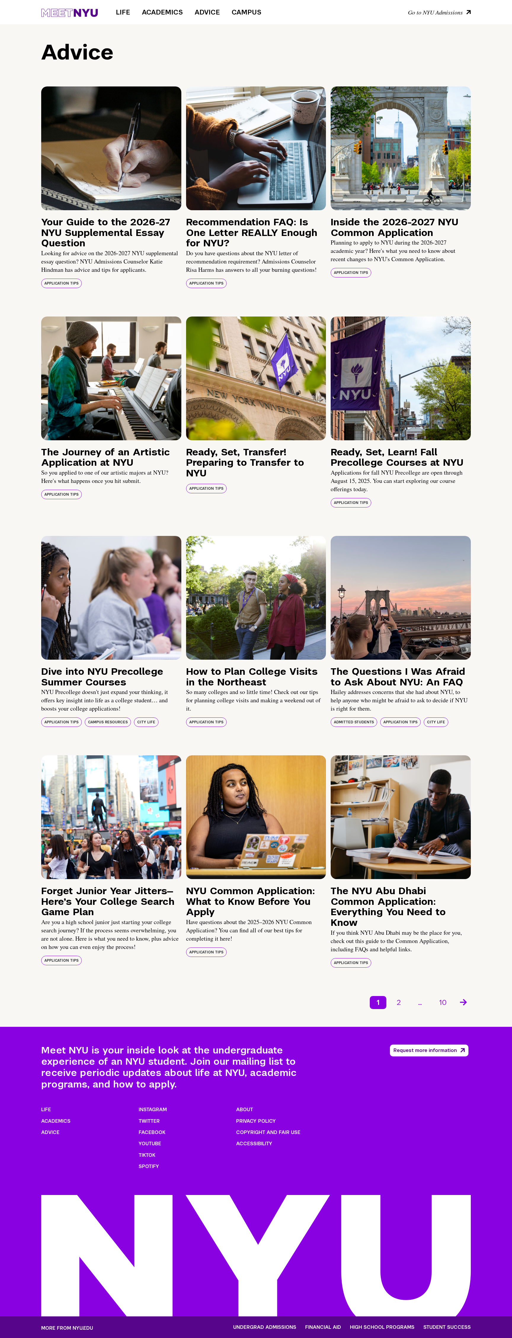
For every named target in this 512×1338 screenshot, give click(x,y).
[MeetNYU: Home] (69, 12)
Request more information (425, 1050)
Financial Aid (323, 1327)
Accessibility (254, 1144)
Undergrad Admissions (264, 1327)
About (244, 1109)
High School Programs (382, 1327)
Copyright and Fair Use (268, 1132)
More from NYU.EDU (67, 1328)
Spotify (149, 1166)
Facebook (152, 1132)
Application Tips (61, 283)
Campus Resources (108, 722)
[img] (111, 148)
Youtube (150, 1144)
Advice (207, 12)
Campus (246, 12)
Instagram (153, 1109)
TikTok (147, 1155)
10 (443, 1002)
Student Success (447, 1327)
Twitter (149, 1121)
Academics (162, 12)
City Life (146, 722)
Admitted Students (354, 722)
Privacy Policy (256, 1121)
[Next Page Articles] (464, 1001)
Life (123, 12)
